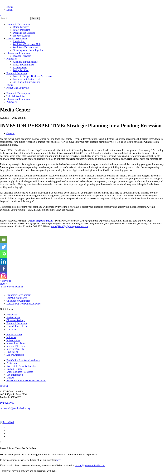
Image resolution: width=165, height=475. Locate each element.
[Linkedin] (3, 261)
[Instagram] (3, 275)
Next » (3, 283)
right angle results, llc (41, 220)
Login (9, 9)
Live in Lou (12, 351)
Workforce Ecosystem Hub (26, 44)
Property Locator (21, 35)
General (10, 133)
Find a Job (11, 329)
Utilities (10, 377)
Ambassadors (13, 317)
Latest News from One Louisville (23, 303)
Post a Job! (12, 363)
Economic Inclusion (16, 73)
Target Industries (21, 29)
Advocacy (11, 58)
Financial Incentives (16, 326)
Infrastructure (13, 340)
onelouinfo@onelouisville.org (15, 408)
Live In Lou (19, 41)
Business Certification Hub (26, 79)
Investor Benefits (15, 349)
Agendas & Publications (25, 61)
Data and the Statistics (24, 32)
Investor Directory (22, 56)
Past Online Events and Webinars (23, 360)
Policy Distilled (21, 70)
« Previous (5, 280)
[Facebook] (3, 268)
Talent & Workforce (16, 38)
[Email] (3, 239)
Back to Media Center (11, 286)
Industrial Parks (14, 334)
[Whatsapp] (3, 254)
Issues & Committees (23, 64)
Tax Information (14, 374)
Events (9, 6)
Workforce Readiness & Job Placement (26, 380)
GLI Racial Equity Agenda (26, 82)
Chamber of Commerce (18, 53)
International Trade (16, 343)
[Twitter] (3, 246)
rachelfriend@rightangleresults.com (69, 226)
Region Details (14, 369)
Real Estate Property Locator (21, 366)
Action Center (20, 67)
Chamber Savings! (15, 320)
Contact (4, 386)
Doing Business (21, 27)
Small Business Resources (19, 371)
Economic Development (18, 24)
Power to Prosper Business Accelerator (32, 76)
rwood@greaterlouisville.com (90, 465)
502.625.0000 (7, 402)
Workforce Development (25, 47)
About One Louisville (17, 87)
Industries (11, 337)
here (58, 460)
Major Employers (15, 354)
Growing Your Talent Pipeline (28, 50)
